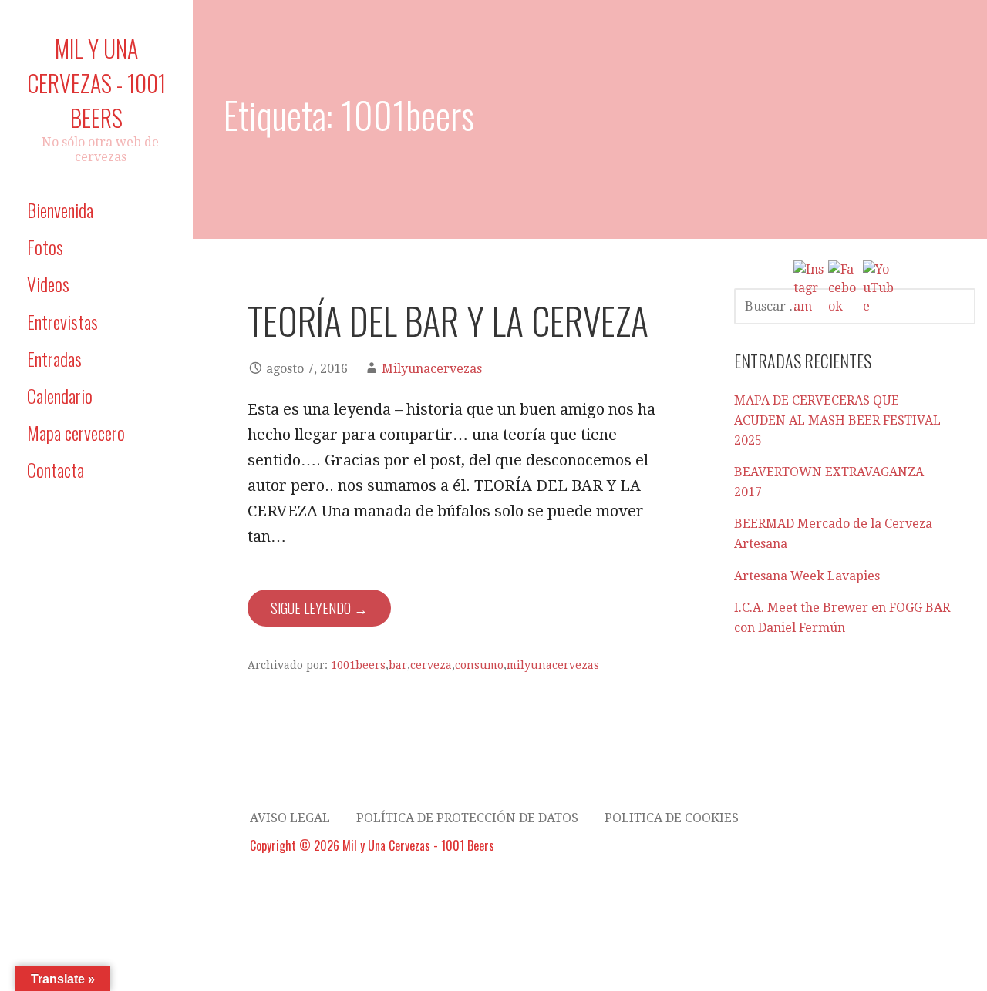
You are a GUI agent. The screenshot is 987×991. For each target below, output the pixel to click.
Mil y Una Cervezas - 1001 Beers (96, 83)
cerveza (431, 665)
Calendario (60, 395)
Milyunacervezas (432, 368)
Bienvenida (60, 209)
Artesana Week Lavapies (807, 576)
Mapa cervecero (76, 432)
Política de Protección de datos (467, 818)
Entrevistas (62, 321)
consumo (479, 665)
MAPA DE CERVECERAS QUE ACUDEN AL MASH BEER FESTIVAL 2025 (837, 420)
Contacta (55, 469)
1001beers (358, 665)
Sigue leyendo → (319, 608)
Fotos (45, 246)
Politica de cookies (672, 818)
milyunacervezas (553, 665)
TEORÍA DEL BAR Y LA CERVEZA (448, 320)
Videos (48, 283)
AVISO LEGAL (290, 818)
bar (398, 665)
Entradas (54, 358)
